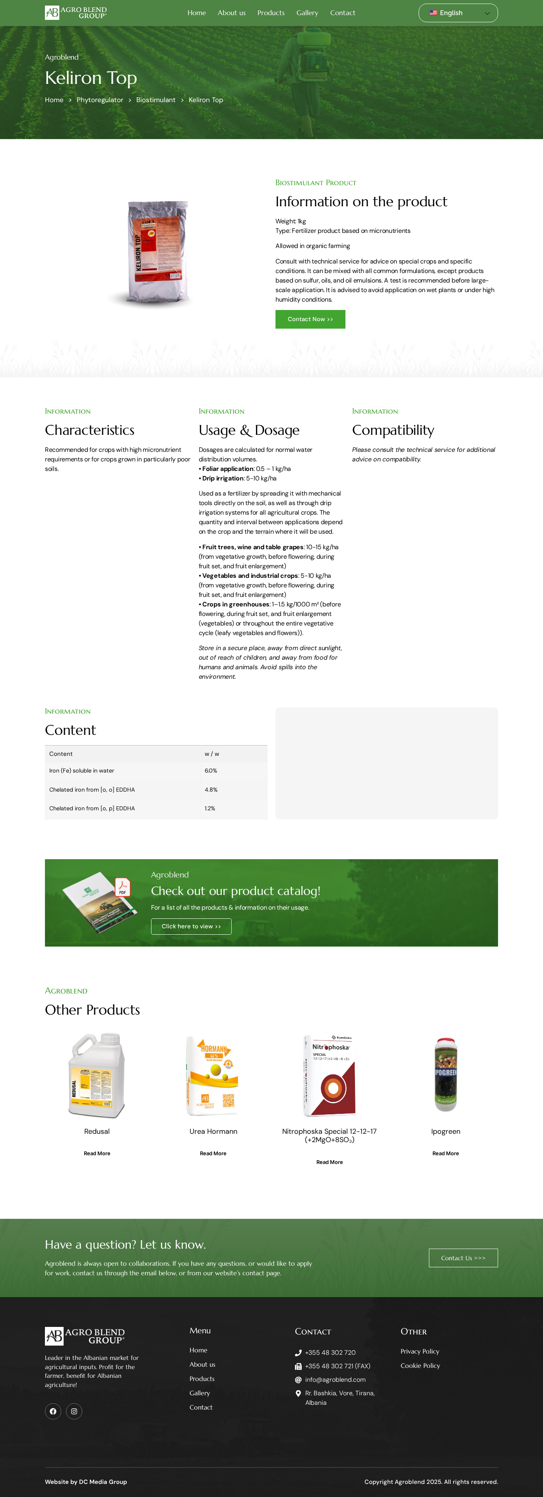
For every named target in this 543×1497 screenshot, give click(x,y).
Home (197, 12)
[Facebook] (53, 1411)
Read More (97, 1153)
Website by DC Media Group (86, 1482)
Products (271, 12)
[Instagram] (74, 1411)
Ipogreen (445, 1131)
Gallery (307, 12)
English (450, 13)
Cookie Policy (420, 1365)
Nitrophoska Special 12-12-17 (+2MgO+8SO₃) (329, 1136)
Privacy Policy (420, 1351)
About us (232, 12)
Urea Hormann (213, 1131)
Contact (343, 12)
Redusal (97, 1131)
